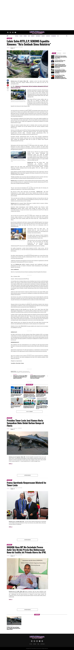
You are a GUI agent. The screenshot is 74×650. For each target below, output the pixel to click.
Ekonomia (25, 35)
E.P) (17, 371)
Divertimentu (38, 35)
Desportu (43, 35)
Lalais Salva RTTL (26, 371)
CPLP (58, 35)
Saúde (29, 35)
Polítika (21, 35)
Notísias (16, 35)
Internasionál (53, 35)
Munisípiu (32, 35)
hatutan (12, 48)
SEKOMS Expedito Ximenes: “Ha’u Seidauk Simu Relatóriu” (20, 372)
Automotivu (48, 35)
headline (20, 371)
